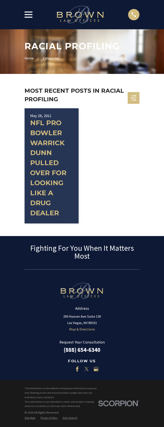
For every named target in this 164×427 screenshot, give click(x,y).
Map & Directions (82, 329)
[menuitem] (30, 418)
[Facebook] (77, 369)
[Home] (80, 15)
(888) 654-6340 (82, 349)
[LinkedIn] (67, 369)
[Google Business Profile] (96, 369)
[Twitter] (86, 369)
